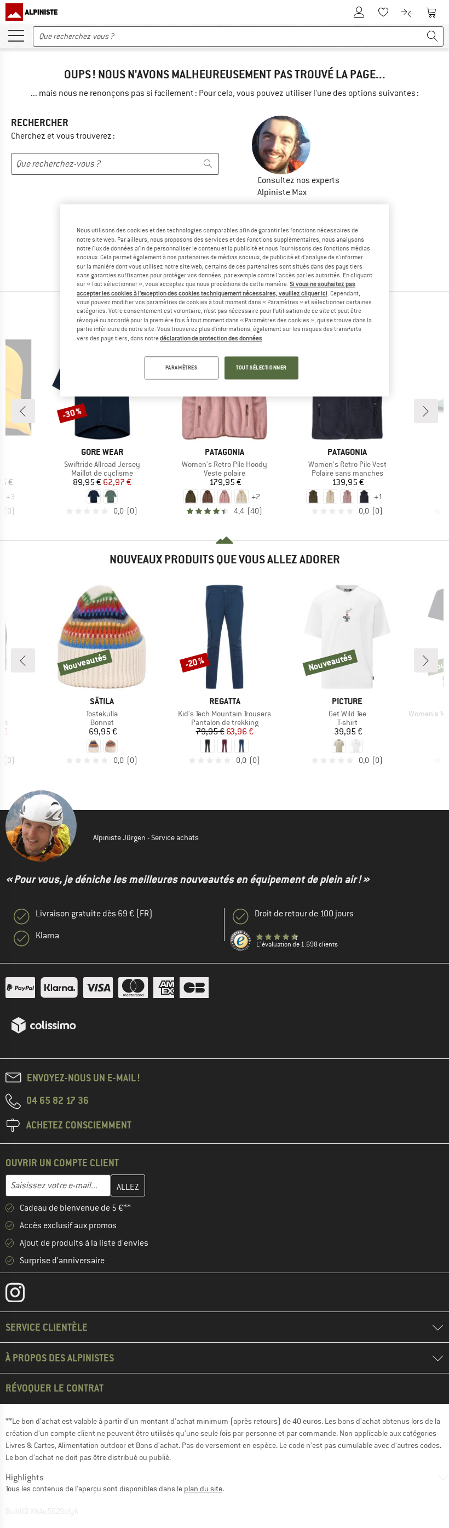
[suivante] (426, 411)
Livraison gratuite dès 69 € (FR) (94, 913)
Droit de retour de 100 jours (304, 913)
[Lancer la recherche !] (433, 36)
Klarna (47, 935)
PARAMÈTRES (181, 367)
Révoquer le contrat (54, 1388)
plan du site (203, 1488)
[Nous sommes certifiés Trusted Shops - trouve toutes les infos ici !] (241, 941)
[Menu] (16, 35)
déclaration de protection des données (211, 338)
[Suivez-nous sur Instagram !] (23, 1295)
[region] (224, 300)
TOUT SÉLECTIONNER (261, 367)
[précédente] (23, 411)
